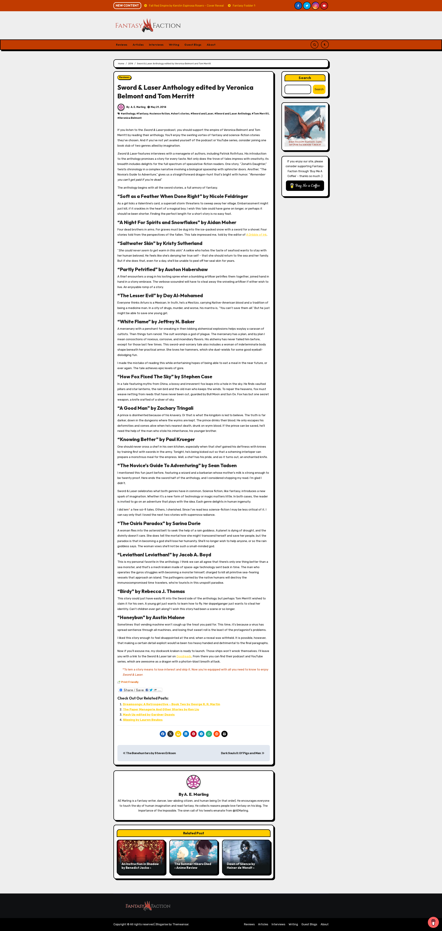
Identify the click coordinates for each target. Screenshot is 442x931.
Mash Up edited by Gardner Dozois (149, 714)
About (211, 44)
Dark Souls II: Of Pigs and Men (241, 753)
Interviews (156, 44)
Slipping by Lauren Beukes (143, 719)
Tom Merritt (261, 113)
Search (305, 78)
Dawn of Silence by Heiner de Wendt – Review (241, 867)
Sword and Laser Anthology (233, 113)
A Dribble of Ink (256, 234)
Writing (174, 44)
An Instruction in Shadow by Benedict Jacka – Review (140, 867)
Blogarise (162, 924)
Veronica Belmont (130, 118)
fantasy (143, 113)
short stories (181, 113)
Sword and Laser (202, 113)
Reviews (121, 44)
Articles (138, 44)
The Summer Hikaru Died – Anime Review (192, 866)
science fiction (160, 113)
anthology (129, 113)
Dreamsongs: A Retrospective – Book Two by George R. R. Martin (171, 704)
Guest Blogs (192, 44)
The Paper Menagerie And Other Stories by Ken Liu (161, 709)
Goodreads (183, 656)
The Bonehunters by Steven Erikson (151, 753)
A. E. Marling (138, 107)
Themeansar (180, 924)
